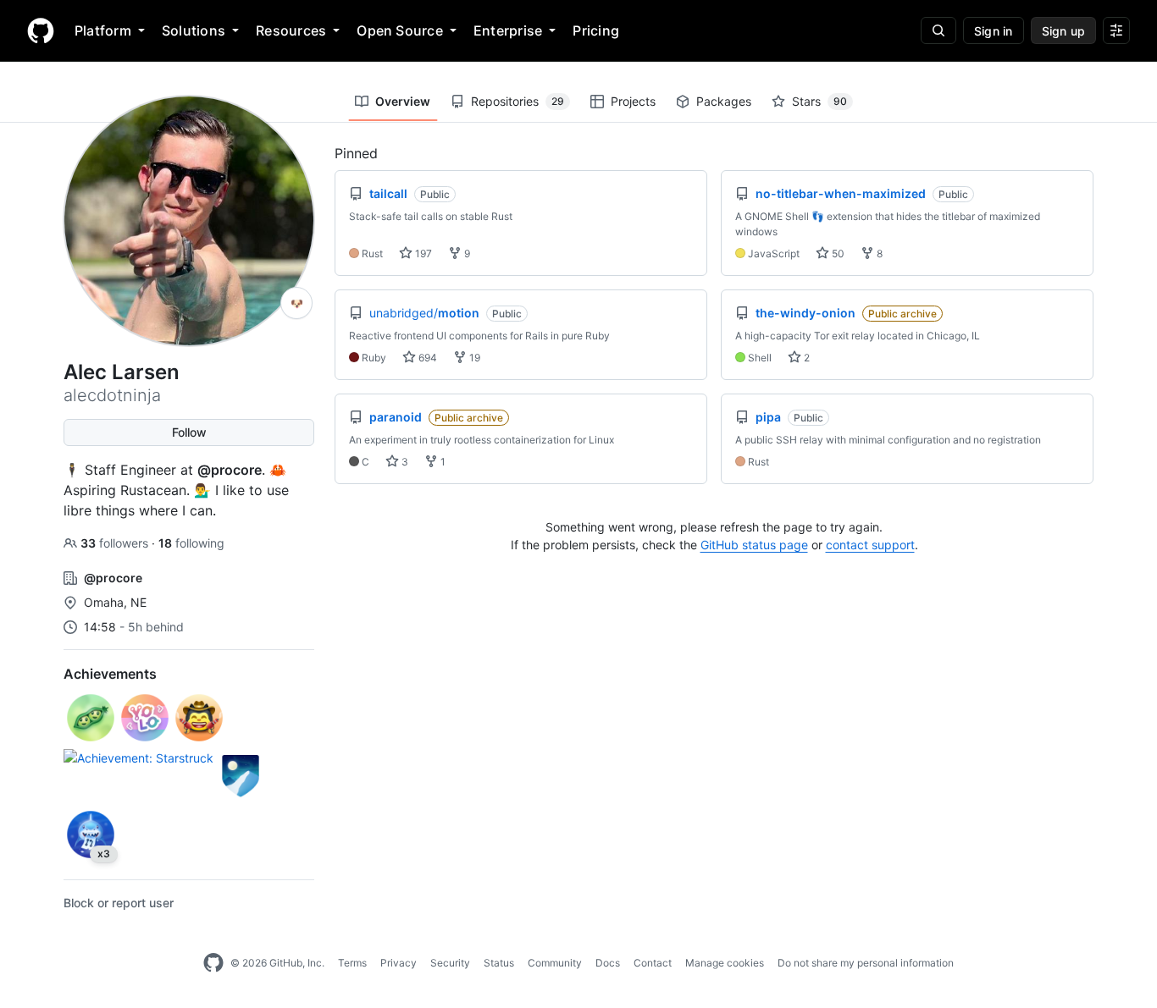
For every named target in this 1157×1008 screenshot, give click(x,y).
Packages (723, 101)
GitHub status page (754, 544)
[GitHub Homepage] (213, 963)
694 (426, 357)
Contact (653, 962)
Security (450, 962)
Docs (607, 962)
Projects (633, 101)
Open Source (400, 30)
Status (499, 962)
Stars (819, 101)
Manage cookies (724, 962)
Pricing (596, 30)
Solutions (193, 30)
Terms (352, 962)
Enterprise (507, 30)
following (191, 543)
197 (422, 253)
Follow (189, 432)
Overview (402, 101)
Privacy (398, 962)
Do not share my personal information (866, 962)
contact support (870, 544)
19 (473, 357)
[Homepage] (40, 30)
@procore (229, 469)
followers (116, 543)
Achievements (110, 673)
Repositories (517, 101)
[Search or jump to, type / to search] (938, 30)
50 (836, 253)
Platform (103, 30)
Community (555, 962)
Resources (291, 30)
